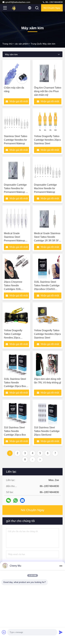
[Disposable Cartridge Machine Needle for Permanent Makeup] (47, 170)
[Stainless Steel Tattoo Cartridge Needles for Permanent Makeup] (16, 121)
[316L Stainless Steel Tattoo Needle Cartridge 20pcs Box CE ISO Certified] (16, 364)
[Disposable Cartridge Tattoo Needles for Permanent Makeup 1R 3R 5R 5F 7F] (16, 170)
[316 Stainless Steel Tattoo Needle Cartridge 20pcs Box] (16, 413)
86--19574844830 (54, 2)
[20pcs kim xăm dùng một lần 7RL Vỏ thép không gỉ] (47, 364)
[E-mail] (22, 500)
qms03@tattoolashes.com (17, 2)
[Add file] (4, 632)
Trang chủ (7, 44)
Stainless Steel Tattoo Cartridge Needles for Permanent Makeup (15, 140)
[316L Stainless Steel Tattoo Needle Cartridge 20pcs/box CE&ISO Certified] (47, 267)
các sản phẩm (21, 44)
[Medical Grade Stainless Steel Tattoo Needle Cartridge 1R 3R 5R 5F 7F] (47, 218)
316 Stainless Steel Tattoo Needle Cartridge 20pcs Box (15, 431)
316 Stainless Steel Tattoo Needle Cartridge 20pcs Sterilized (47, 431)
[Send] (60, 632)
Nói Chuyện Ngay (52, 8)
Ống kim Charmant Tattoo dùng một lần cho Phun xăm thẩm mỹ (47, 91)
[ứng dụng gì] (15, 500)
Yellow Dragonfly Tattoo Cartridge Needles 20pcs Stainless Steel (47, 140)
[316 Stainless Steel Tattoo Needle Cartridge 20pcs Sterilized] (47, 413)
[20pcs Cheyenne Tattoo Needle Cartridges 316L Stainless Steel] (16, 267)
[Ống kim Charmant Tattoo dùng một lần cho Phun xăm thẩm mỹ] (47, 73)
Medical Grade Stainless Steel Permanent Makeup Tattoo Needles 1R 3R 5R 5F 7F (16, 240)
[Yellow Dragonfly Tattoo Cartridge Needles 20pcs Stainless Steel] (47, 121)
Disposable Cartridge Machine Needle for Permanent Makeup (45, 188)
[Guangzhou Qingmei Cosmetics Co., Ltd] (15, 7)
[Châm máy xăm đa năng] (16, 73)
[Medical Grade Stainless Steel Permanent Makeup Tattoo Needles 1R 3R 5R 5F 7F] (16, 218)
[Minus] (61, 566)
